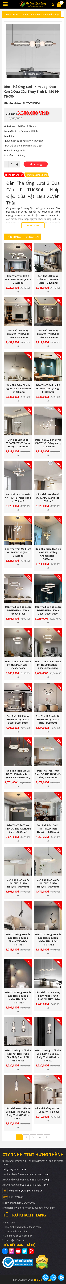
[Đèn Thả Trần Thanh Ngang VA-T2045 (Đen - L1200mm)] (18, 366)
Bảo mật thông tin (15, 1240)
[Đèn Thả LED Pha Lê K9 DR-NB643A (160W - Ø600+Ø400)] (18, 588)
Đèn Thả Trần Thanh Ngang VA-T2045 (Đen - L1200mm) (18, 388)
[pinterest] (32, 1251)
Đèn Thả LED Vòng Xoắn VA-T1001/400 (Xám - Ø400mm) (48, 279)
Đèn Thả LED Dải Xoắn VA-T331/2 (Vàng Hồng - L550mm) (18, 498)
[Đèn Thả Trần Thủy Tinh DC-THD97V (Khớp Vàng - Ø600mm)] (48, 751)
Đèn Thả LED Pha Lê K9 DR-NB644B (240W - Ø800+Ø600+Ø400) (48, 665)
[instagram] (12, 1251)
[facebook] (5, 1251)
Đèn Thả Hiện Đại (48, 14)
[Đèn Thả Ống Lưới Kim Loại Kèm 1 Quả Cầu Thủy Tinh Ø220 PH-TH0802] (48, 1031)
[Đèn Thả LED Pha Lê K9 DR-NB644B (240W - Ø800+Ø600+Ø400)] (48, 642)
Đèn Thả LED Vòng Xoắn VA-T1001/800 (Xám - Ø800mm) (48, 334)
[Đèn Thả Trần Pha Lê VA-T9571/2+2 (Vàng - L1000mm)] (48, 366)
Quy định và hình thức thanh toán (23, 1226)
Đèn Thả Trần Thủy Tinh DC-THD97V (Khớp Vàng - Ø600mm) (48, 774)
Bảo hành (10, 1222)
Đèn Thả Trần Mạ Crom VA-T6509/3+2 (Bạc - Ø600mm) (18, 552)
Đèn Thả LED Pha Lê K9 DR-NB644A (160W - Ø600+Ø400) (18, 665)
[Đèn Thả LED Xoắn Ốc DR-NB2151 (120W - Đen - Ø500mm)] (48, 697)
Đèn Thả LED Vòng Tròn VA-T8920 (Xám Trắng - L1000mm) (18, 443)
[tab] (14, 174)
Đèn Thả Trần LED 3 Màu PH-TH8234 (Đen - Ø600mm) (18, 279)
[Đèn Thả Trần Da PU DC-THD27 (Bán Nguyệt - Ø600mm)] (18, 861)
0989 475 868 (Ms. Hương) (35, 1179)
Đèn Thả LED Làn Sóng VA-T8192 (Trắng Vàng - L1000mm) (48, 443)
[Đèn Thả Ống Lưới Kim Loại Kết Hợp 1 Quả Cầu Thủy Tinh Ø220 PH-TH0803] (18, 1031)
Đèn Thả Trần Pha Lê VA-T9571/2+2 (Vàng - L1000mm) (48, 388)
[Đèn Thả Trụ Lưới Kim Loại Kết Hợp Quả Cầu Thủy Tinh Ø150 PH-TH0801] (18, 1089)
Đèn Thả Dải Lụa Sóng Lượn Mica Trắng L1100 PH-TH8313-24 (48, 996)
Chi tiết (17, 263)
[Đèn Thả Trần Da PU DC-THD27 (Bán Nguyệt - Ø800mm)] (48, 861)
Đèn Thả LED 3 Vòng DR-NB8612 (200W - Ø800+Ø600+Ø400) (18, 719)
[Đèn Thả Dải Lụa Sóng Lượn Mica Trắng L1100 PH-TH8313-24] (48, 973)
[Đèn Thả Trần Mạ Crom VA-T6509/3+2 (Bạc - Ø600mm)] (18, 530)
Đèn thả (28, 14)
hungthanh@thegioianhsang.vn (25, 1190)
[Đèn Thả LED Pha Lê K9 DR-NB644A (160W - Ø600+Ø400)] (18, 642)
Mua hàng (19, 263)
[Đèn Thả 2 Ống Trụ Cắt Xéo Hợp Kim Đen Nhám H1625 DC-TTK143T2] (48, 915)
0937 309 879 (34, 1174)
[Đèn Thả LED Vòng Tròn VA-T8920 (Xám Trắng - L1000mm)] (18, 421)
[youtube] (18, 1251)
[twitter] (25, 1251)
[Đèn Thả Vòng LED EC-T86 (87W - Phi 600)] (48, 1089)
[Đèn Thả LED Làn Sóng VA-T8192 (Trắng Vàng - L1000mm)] (48, 421)
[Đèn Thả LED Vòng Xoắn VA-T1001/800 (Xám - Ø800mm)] (48, 311)
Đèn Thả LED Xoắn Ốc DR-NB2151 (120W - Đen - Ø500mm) (48, 719)
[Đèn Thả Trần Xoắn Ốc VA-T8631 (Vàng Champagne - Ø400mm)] (48, 530)
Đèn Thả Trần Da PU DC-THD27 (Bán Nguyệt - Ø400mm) (48, 829)
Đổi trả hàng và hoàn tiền (18, 1235)
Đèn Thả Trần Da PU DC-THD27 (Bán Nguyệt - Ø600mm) (18, 883)
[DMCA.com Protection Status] (40, 1262)
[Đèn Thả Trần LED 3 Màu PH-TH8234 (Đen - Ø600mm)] (18, 257)
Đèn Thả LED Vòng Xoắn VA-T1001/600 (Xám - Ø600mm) (18, 334)
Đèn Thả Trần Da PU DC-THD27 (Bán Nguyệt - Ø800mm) (48, 883)
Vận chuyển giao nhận (16, 1231)
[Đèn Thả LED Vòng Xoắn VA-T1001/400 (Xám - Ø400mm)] (48, 257)
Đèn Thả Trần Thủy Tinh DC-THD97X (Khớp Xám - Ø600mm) (18, 829)
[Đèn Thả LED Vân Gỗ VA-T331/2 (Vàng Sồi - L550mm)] (48, 475)
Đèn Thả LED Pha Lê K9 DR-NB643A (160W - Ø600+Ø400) (18, 610)
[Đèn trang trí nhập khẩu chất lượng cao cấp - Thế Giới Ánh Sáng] (33, 4)
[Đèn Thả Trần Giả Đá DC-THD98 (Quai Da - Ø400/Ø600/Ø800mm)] (18, 751)
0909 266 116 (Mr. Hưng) (34, 1184)
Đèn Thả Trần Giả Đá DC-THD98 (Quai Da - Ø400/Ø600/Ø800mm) (18, 774)
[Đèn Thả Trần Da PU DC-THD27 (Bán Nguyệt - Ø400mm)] (48, 806)
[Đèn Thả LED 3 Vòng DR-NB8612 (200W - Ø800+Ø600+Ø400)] (18, 697)
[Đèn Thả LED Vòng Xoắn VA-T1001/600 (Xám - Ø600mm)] (18, 311)
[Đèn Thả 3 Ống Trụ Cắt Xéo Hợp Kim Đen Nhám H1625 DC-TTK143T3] (18, 973)
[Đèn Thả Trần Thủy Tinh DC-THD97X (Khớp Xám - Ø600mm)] (18, 806)
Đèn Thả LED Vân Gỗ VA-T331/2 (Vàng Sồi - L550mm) (48, 498)
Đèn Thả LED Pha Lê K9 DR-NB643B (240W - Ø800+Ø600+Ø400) (48, 610)
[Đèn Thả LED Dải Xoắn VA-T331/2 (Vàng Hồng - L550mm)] (18, 475)
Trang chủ (13, 14)
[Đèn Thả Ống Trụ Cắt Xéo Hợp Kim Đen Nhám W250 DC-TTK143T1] (18, 915)
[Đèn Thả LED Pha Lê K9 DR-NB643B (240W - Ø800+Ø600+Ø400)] (48, 588)
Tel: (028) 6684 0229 (14, 1169)
